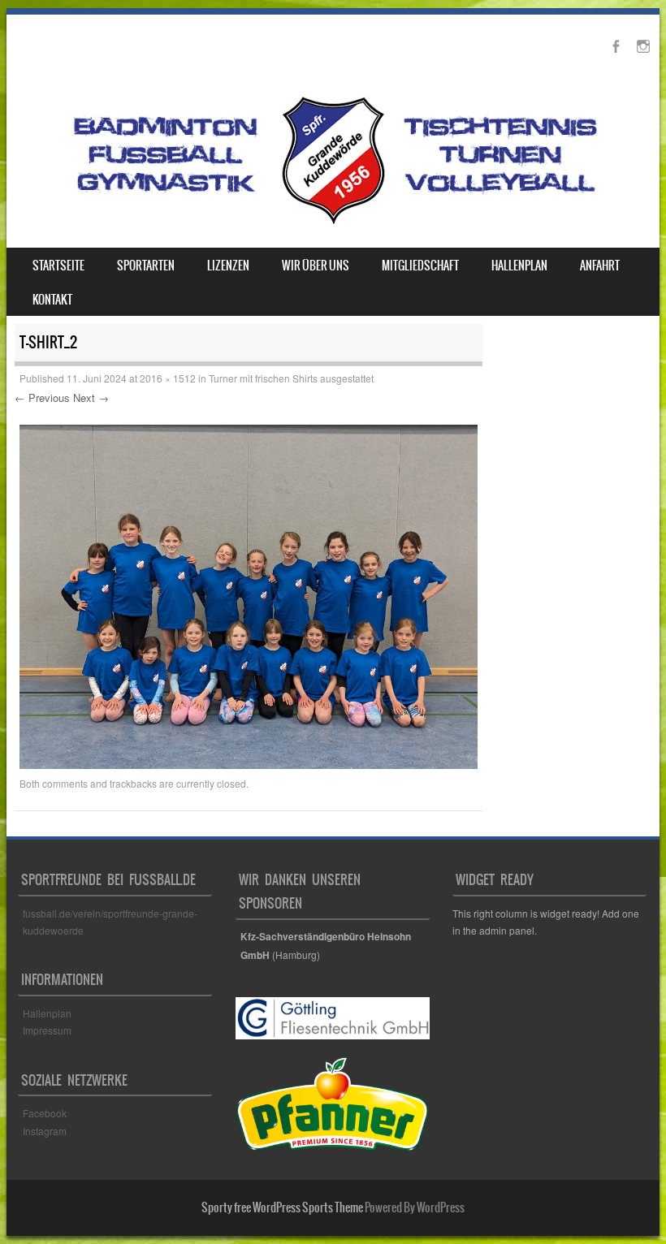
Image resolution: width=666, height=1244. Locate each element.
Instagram (45, 1131)
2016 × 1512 (168, 378)
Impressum (47, 1030)
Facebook (46, 1113)
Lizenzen (228, 265)
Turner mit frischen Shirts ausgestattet (291, 378)
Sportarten (146, 265)
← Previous (42, 397)
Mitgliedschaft (420, 265)
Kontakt (52, 300)
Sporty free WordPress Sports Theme (282, 1207)
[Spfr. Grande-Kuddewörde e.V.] (333, 223)
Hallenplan (519, 265)
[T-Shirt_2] (248, 764)
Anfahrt (600, 265)
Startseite (58, 265)
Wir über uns (315, 265)
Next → (91, 397)
